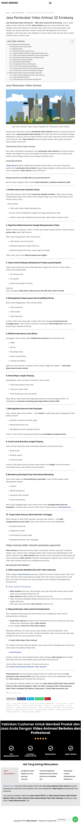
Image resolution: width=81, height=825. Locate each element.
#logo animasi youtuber (32, 705)
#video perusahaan (64, 710)
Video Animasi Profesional (19, 587)
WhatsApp (40, 698)
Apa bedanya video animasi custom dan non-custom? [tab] (27, 775)
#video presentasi (13, 712)
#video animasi (58, 705)
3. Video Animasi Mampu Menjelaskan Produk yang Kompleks (30, 55)
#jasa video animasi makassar (42, 703)
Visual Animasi (15, 652)
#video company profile (44, 710)
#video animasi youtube (23, 710)
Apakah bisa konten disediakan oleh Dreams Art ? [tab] (69, 775)
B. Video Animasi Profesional (20, 77)
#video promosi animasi (31, 712)
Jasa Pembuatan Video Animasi (19, 44)
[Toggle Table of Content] (71, 41)
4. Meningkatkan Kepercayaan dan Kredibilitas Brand (28, 57)
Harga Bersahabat (17, 49)
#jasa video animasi (20, 703)
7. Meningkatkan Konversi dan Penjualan (24, 64)
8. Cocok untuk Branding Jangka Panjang (24, 66)
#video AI (47, 705)
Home (8, 12)
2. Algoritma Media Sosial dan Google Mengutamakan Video (30, 53)
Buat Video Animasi (18, 12)
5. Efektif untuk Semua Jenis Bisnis (22, 59)
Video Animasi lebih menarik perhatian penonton (25, 73)
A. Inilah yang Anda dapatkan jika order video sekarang (27, 75)
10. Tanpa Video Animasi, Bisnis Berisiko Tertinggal (27, 70)
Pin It (48, 698)
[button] (50, 2)
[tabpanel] (40, 794)
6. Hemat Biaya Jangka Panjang (21, 62)
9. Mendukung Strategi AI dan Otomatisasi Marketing (28, 68)
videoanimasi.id (64, 507)
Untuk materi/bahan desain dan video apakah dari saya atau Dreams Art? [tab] (48, 775)
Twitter (31, 698)
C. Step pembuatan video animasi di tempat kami (26, 79)
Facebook (22, 698)
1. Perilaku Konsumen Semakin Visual (23, 51)
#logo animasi (62, 703)
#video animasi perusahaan (49, 708)
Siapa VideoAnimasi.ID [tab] (9, 772)
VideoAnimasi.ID (9, 786)
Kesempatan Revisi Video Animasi (21, 46)
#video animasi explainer (26, 708)
